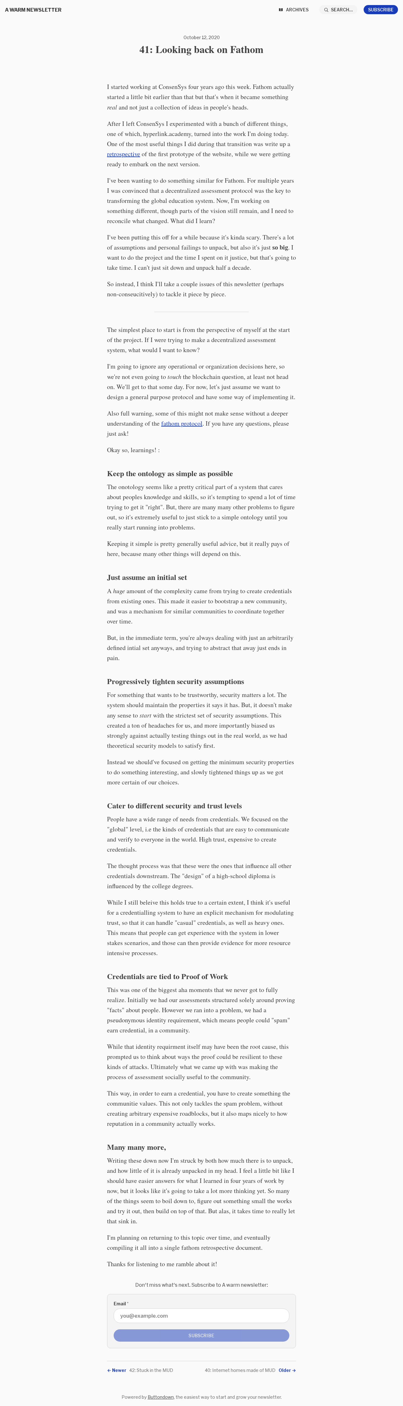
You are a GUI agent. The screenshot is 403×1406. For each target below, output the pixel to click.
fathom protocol (181, 423)
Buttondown (161, 1397)
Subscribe (381, 9)
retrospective (123, 154)
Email (121, 1303)
